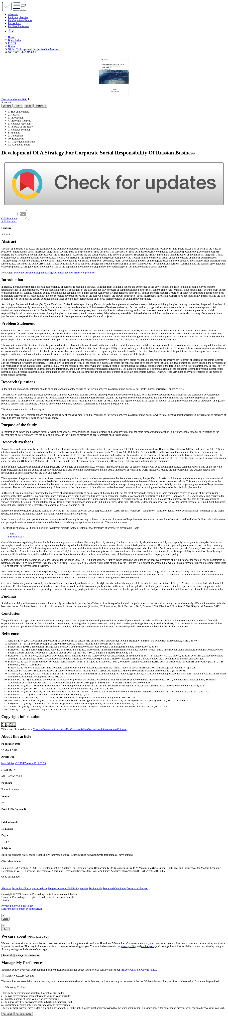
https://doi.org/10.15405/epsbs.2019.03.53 (23, 763)
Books (11, 46)
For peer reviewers (58, 888)
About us (13, 14)
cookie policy (148, 946)
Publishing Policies (18, 17)
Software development (13, 908)
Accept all (7, 955)
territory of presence (83, 272)
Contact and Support (137, 888)
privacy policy (128, 946)
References (40, 106)
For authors (18, 888)
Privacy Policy (9, 905)
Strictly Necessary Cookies (19, 975)
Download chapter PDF (14, 99)
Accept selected (23, 1014)
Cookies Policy (25, 905)
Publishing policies (78, 888)
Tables (28, 106)
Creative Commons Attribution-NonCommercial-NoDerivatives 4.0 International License (80, 729)
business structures (63, 272)
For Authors (14, 23)
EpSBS (12, 43)
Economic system (23, 272)
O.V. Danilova (9, 218)
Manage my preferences (27, 955)
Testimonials (95, 888)
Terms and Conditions (114, 888)
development (39, 272)
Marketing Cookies (15, 987)
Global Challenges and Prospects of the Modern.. (34, 49)
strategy (50, 272)
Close (5, 919)
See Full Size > (16, 536)
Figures (18, 106)
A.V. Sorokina (9, 221)
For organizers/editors (35, 888)
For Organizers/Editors (20, 20)
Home (11, 37)
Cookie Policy (148, 969)
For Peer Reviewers (18, 26)
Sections (7, 106)
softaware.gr (35, 908)
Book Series (14, 40)
